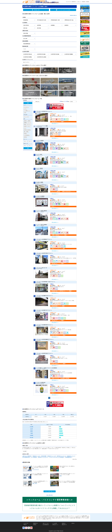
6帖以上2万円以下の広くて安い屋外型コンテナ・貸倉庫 (67, 467)
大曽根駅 (31, 435)
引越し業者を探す (49, 495)
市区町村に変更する (73, 15)
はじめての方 (69, 1)
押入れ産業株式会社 (26, 457)
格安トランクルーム (34, 4)
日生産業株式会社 (68, 457)
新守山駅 (31, 437)
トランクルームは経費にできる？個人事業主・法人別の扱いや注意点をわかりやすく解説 (40, 467)
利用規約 (34, 524)
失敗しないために (46, 523)
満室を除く (38, 101)
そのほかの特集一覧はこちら (49, 491)
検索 (28, 103)
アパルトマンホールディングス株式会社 (56, 457)
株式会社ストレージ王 (52, 456)
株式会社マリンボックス (61, 456)
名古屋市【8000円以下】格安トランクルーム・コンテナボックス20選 (67, 474)
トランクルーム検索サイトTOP (26, 4)
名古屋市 (24, 451)
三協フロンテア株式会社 (27, 456)
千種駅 (31, 433)
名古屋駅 (31, 426)
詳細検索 (87, 1)
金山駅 (31, 428)
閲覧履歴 (83, 1)
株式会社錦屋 (43, 456)
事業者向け (64, 523)
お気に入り (79, 1)
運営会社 (25, 524)
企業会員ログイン (55, 524)
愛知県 (39, 4)
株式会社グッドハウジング (43, 457)
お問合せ (72, 523)
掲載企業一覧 (64, 524)
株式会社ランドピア (36, 456)
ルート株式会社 (34, 457)
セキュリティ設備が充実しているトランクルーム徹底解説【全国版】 (40, 474)
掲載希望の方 (74, 1)
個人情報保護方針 (46, 524)
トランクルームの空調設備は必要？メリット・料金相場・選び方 (40, 482)
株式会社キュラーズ (71, 456)
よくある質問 (54, 523)
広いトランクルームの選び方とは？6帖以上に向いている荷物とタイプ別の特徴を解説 (67, 482)
